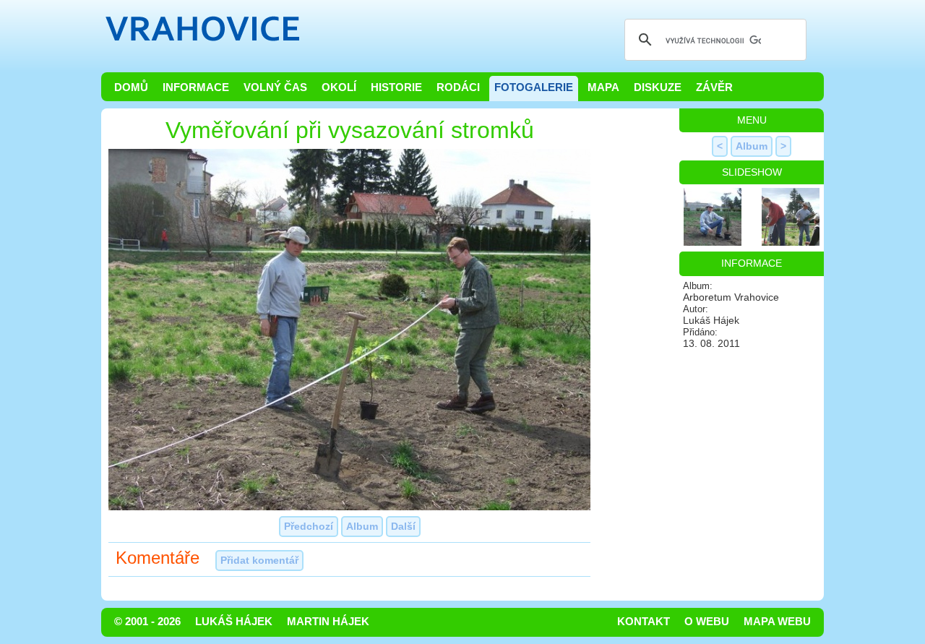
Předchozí (308, 526)
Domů (131, 87)
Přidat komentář (259, 560)
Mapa (603, 87)
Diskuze (657, 87)
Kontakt (643, 621)
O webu (706, 621)
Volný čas (275, 87)
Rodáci (458, 87)
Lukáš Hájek (233, 621)
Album (362, 526)
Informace (196, 87)
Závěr (714, 87)
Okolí (339, 87)
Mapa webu (777, 621)
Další (403, 526)
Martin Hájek (328, 621)
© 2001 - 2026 (147, 621)
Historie (396, 87)
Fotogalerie (533, 87)
